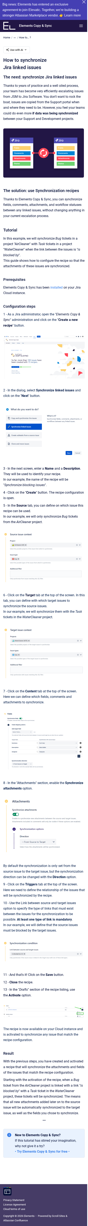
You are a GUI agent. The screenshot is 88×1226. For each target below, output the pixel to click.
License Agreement (14, 1204)
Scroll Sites (58, 1215)
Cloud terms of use (14, 1209)
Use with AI (16, 49)
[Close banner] (84, 1)
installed (56, 287)
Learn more (72, 15)
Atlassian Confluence (15, 1220)
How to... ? (25, 37)
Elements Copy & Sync (35, 26)
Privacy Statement (13, 1200)
